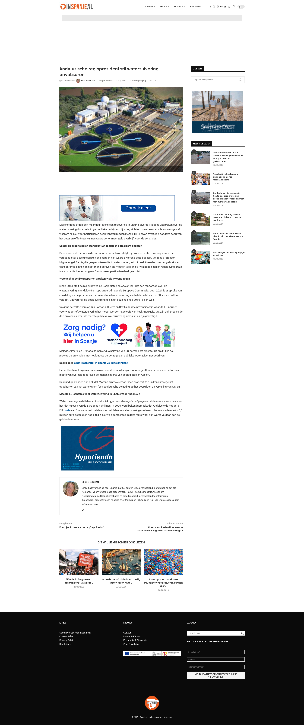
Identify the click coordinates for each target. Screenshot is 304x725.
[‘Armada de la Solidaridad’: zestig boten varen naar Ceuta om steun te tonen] (121, 562)
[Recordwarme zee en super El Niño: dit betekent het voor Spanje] (200, 238)
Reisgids (178, 6)
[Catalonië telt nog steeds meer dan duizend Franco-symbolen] (200, 219)
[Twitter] (214, 6)
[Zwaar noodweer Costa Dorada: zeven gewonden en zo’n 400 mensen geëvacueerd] (200, 157)
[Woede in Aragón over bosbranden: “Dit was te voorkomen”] (78, 562)
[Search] (234, 6)
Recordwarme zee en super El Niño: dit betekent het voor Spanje (228, 236)
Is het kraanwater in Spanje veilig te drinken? (100, 362)
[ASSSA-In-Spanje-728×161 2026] (117, 197)
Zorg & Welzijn (131, 644)
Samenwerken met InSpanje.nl (75, 632)
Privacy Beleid (66, 640)
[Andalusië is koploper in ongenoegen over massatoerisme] (200, 179)
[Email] (225, 6)
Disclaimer (65, 644)
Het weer (195, 6)
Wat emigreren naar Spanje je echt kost (229, 254)
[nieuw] (217, 92)
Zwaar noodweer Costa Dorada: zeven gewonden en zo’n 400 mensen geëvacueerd (228, 157)
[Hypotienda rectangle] (87, 428)
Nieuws (149, 6)
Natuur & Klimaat (132, 636)
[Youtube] (221, 6)
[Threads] (229, 6)
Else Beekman (90, 482)
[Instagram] (218, 6)
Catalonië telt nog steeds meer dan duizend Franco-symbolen (227, 217)
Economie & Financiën (135, 640)
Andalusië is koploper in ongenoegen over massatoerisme (225, 177)
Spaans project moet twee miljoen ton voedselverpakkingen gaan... (163, 582)
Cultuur (127, 632)
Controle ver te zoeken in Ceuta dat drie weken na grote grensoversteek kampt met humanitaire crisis (228, 197)
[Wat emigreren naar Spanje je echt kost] (200, 257)
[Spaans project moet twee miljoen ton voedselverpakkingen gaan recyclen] (163, 562)
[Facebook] (210, 6)
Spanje (163, 6)
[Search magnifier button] (242, 633)
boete (67, 410)
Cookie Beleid (66, 636)
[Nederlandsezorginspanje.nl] (117, 323)
